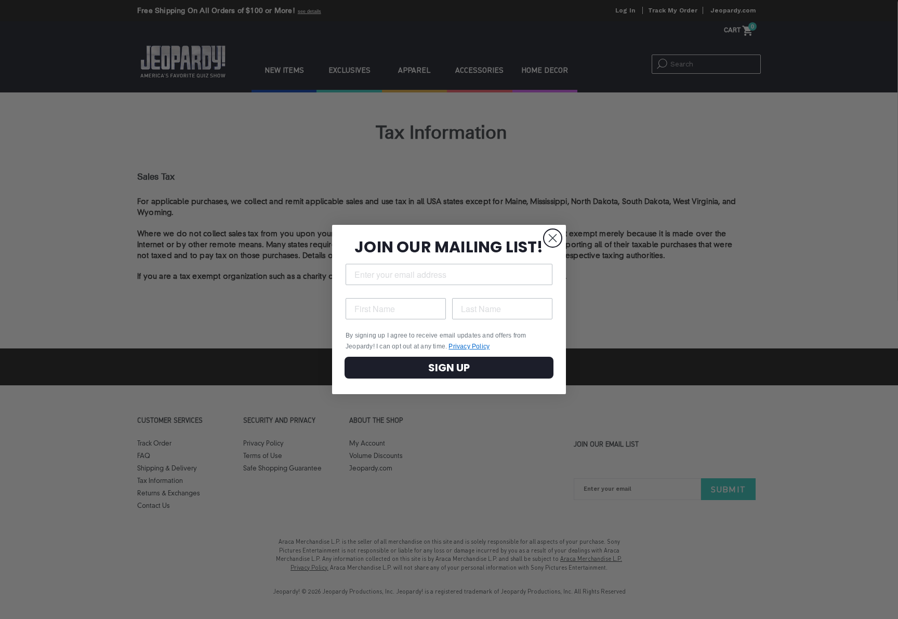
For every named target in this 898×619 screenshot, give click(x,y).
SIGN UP (449, 367)
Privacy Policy (469, 346)
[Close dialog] (553, 238)
